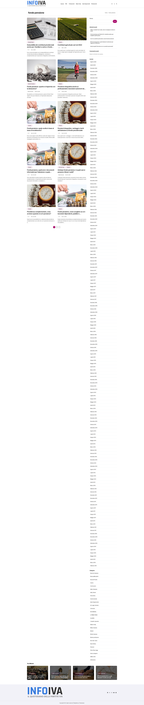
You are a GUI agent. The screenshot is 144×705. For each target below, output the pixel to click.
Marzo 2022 (93, 206)
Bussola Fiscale (31, 42)
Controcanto (93, 586)
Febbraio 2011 (93, 527)
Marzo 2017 (93, 292)
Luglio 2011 (92, 511)
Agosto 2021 (93, 228)
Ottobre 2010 (93, 540)
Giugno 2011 (93, 514)
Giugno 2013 (93, 437)
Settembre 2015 (93, 350)
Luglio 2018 (92, 251)
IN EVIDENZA (93, 611)
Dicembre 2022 (93, 177)
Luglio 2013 (92, 434)
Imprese (62, 3)
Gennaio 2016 (93, 337)
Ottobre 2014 (93, 386)
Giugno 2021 (93, 235)
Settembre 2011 (93, 504)
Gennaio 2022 (93, 212)
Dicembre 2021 (93, 215)
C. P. (28, 49)
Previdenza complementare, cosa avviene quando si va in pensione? (39, 213)
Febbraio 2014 (93, 411)
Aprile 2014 (92, 405)
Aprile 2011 (92, 520)
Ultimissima (92, 659)
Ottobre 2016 (93, 309)
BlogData (76, 703)
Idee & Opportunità (86, 3)
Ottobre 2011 (93, 501)
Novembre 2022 (93, 180)
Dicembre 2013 (93, 418)
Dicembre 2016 (93, 302)
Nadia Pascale (30, 91)
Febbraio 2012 (93, 488)
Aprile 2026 (93, 65)
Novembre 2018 (93, 248)
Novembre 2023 (93, 142)
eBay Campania (93, 589)
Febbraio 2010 (93, 565)
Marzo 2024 (93, 129)
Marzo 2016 (93, 331)
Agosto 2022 (93, 190)
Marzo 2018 (93, 254)
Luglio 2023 (93, 154)
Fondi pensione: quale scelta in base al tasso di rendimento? (40, 129)
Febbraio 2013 (93, 450)
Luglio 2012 (92, 472)
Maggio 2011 (93, 517)
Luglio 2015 (92, 357)
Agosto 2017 (93, 276)
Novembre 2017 (93, 267)
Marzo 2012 (93, 485)
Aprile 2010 (92, 559)
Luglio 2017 (92, 280)
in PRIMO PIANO (93, 614)
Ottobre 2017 (93, 270)
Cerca (91, 18)
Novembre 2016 (93, 305)
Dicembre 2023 (93, 138)
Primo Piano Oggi (94, 650)
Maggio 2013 (93, 440)
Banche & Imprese (31, 83)
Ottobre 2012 (93, 463)
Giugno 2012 (93, 475)
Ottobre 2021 (93, 222)
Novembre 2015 (93, 344)
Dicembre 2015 (93, 341)
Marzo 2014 (93, 408)
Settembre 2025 (93, 77)
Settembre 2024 (94, 110)
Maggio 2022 (93, 199)
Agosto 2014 (93, 392)
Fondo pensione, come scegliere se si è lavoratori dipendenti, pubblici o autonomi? (71, 214)
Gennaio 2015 (93, 376)
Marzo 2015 (93, 369)
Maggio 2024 (93, 122)
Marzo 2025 (93, 90)
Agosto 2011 (93, 507)
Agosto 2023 (93, 151)
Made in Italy (78, 3)
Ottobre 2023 (93, 145)
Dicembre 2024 (93, 100)
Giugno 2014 (93, 398)
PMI (66, 3)
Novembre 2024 (94, 103)
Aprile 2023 (93, 164)
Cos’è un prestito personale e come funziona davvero (102, 38)
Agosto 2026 (93, 61)
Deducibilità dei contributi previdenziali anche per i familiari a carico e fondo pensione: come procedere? (40, 47)
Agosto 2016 (93, 315)
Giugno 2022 (93, 196)
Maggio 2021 (93, 238)
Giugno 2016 (93, 321)
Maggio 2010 (93, 556)
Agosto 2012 (93, 469)
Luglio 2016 (92, 318)
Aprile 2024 (93, 126)
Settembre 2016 (93, 312)
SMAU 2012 (93, 656)
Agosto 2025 (93, 81)
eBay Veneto (93, 592)
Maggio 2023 (93, 161)
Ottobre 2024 (93, 106)
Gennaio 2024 (93, 135)
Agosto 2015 (93, 353)
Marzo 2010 (93, 562)
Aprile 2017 (92, 289)
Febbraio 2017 (93, 296)
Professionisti (71, 3)
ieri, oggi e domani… (94, 605)
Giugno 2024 (93, 119)
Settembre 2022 (93, 187)
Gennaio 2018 (93, 260)
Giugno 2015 (93, 360)
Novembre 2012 (93, 459)
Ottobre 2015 (93, 347)
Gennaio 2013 (93, 453)
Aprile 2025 (93, 87)
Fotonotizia (92, 595)
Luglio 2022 (93, 193)
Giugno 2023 (93, 158)
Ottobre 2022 (93, 183)
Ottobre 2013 (93, 424)
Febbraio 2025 (93, 93)
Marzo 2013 (93, 447)
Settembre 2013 (93, 427)
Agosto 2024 (93, 113)
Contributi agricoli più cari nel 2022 (70, 45)
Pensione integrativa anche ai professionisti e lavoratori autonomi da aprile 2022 (71, 89)
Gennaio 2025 (93, 97)
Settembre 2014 (93, 389)
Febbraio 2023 (93, 171)
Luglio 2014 (93, 395)
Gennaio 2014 (93, 414)
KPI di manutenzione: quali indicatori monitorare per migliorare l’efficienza (101, 42)
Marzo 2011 (92, 524)
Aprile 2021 (92, 241)
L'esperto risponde (94, 621)
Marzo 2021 (93, 244)
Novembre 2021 (93, 219)
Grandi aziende (93, 598)
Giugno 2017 (93, 283)
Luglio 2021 (92, 231)
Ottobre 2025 (93, 74)
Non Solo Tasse (61, 167)
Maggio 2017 (93, 286)
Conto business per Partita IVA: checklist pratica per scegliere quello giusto (101, 35)
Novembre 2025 (93, 71)
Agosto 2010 (93, 546)
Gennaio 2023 (93, 174)
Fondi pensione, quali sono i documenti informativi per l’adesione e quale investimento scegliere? (40, 172)
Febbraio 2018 (93, 257)
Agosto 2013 (93, 430)
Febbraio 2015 (93, 373)
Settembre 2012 (93, 466)
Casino (91, 582)
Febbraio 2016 (93, 334)
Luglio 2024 (93, 116)
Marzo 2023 (93, 167)
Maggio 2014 (93, 402)
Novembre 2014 (93, 382)
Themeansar (81, 703)
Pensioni (60, 42)
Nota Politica (93, 643)
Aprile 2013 (92, 443)
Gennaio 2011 (93, 530)
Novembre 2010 (93, 536)
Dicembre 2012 (93, 456)
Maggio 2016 (93, 325)
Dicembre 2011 (93, 495)
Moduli (91, 631)
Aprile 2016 (92, 328)
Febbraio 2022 (93, 209)
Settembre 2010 (93, 543)
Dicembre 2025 (93, 68)
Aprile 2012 (92, 482)
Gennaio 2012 (93, 491)
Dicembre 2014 (93, 379)
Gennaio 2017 (93, 299)
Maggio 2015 (93, 363)
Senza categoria (93, 653)
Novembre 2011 (93, 498)
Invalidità (92, 618)
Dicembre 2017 (93, 264)
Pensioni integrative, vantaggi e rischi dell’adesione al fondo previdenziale (71, 129)
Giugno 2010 (93, 552)
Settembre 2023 (93, 148)
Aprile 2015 (92, 366)
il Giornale (92, 608)
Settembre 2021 (93, 225)
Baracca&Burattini (94, 576)
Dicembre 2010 (93, 533)
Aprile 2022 (93, 203)
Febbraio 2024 (93, 132)
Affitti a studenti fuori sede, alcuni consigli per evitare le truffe (102, 30)
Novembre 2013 (93, 421)
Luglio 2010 (93, 549)
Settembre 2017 (93, 273)
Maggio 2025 (93, 84)
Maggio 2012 (93, 479)
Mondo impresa (93, 634)
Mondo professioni (94, 637)
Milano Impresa (93, 627)
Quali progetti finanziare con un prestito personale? (101, 46)
